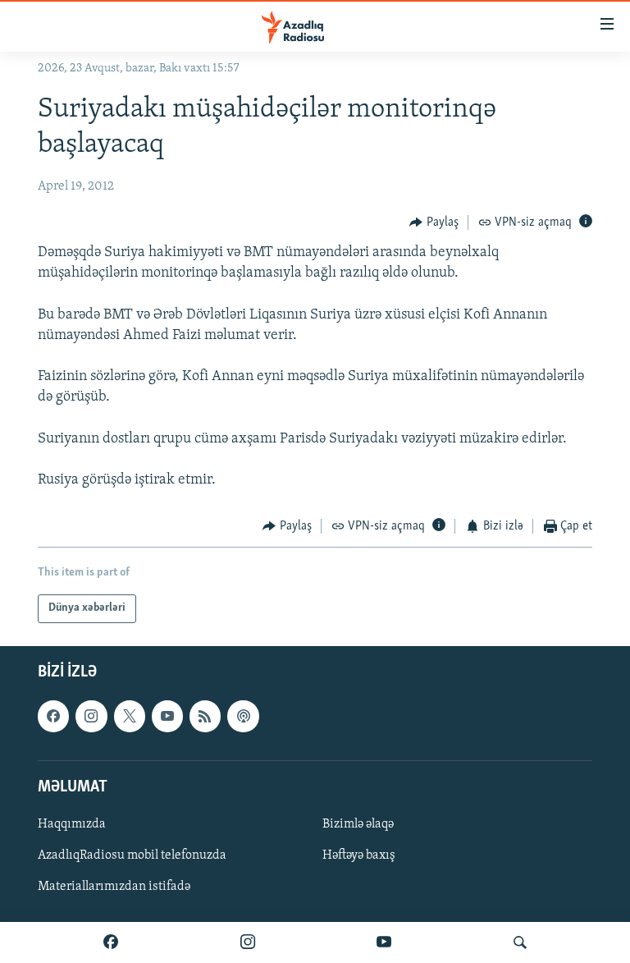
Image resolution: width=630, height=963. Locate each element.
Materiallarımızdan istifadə (114, 886)
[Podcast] (242, 715)
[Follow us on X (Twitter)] (129, 715)
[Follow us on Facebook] (53, 715)
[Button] (434, 222)
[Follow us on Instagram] (91, 715)
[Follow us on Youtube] (167, 715)
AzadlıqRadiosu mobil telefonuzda (132, 855)
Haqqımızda (72, 824)
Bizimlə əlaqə (358, 824)
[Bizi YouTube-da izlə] (383, 942)
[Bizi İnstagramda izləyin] (247, 942)
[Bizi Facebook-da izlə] (110, 942)
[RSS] (205, 715)
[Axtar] (520, 942)
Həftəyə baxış (358, 855)
